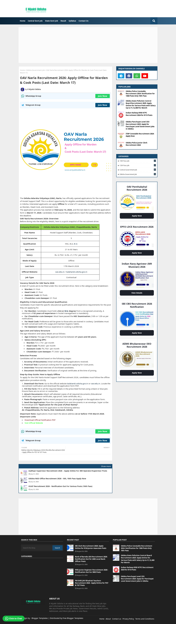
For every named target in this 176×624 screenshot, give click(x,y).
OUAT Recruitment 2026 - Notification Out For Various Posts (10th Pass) (60, 486)
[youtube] (144, 75)
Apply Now (137, 216)
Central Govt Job (35, 21)
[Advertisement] (88, 45)
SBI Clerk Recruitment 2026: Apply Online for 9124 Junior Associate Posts (90, 547)
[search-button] (153, 20)
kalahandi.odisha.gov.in (76, 271)
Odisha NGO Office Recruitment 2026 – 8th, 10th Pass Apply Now (57, 478)
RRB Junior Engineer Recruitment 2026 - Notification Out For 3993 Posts (91, 571)
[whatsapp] (136, 75)
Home (22, 21)
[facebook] (129, 75)
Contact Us (83, 21)
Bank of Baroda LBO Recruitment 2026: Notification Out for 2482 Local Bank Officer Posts (91, 559)
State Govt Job (51, 21)
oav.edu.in (59, 271)
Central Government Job (138, 170)
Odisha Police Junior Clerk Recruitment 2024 (136, 144)
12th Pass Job (138, 165)
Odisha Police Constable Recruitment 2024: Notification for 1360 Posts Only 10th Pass (140, 93)
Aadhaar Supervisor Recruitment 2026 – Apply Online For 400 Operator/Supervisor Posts (67, 471)
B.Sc (76, 243)
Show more (106, 466)
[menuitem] (23, 20)
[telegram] (121, 75)
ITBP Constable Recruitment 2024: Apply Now (140, 135)
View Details (137, 293)
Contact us (116, 619)
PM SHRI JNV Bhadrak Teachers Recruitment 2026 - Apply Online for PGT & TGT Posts (91, 582)
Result (63, 21)
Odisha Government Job (35, 70)
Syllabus (72, 21)
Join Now (102, 96)
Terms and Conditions (144, 619)
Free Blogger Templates (73, 618)
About (108, 619)
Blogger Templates (40, 618)
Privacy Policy (128, 619)
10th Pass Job (138, 161)
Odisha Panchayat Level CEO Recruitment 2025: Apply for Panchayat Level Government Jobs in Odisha (140, 125)
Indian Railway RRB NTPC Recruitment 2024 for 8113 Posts (139, 114)
